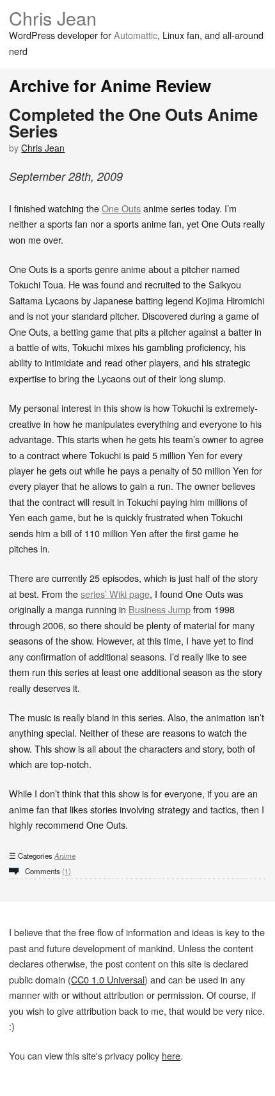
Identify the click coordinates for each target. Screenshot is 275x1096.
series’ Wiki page (115, 593)
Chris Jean (53, 17)
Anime (64, 855)
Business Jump (160, 609)
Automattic (135, 35)
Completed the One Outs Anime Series (133, 122)
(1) (66, 871)
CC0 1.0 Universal (108, 979)
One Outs (121, 208)
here (171, 1055)
